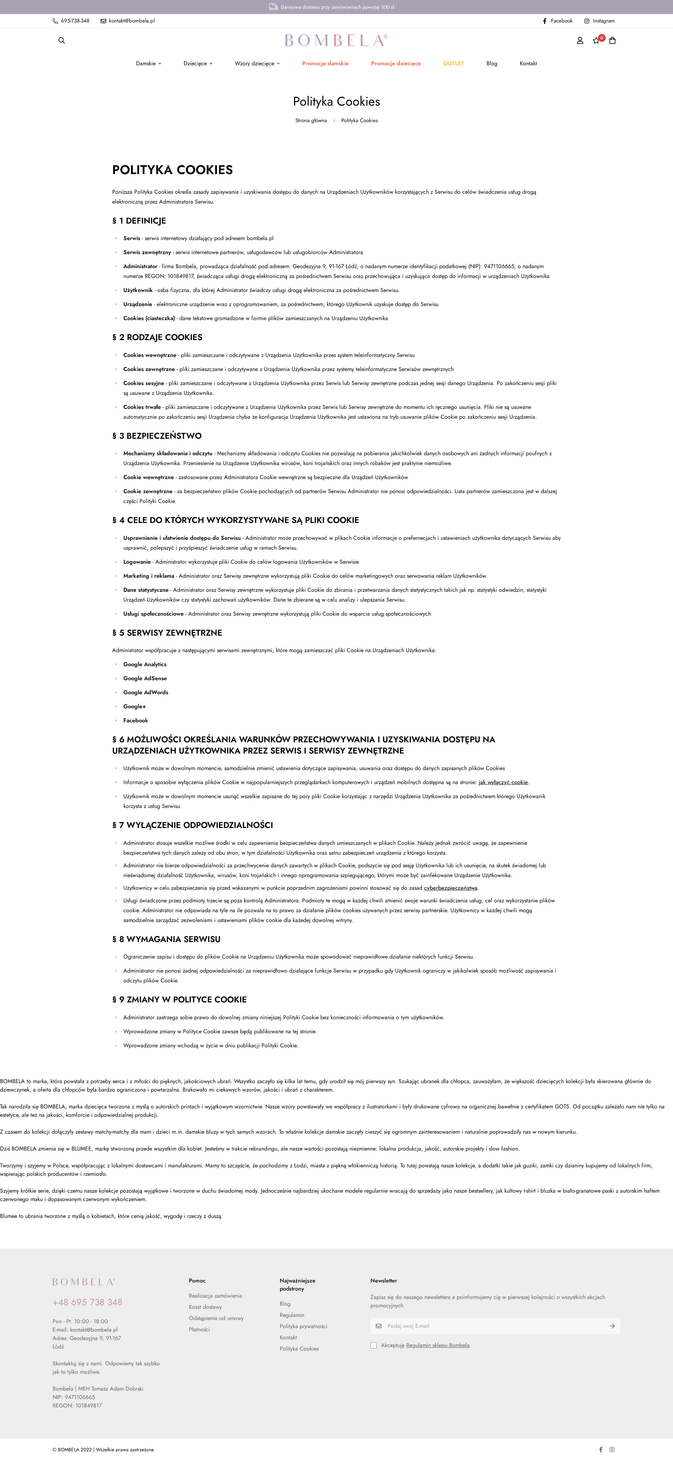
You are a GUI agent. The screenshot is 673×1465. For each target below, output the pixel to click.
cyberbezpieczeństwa (450, 888)
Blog (492, 63)
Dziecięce (195, 63)
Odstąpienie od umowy (216, 1318)
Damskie (146, 63)
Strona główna (311, 120)
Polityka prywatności (303, 1326)
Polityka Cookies (299, 1349)
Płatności (199, 1329)
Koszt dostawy (205, 1307)
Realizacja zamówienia (215, 1296)
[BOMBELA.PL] (336, 40)
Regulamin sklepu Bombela (438, 1345)
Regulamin (292, 1315)
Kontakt (528, 63)
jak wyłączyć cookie (503, 782)
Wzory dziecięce (254, 63)
